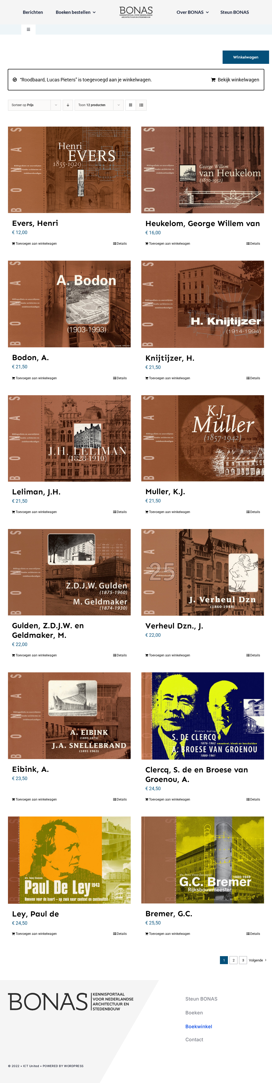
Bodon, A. (30, 357)
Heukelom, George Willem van (202, 223)
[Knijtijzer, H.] (202, 304)
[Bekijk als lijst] (141, 105)
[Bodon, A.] (69, 304)
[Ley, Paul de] (69, 860)
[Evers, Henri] (69, 170)
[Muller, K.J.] (202, 438)
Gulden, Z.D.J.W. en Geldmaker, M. (48, 630)
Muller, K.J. (165, 491)
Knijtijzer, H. (169, 358)
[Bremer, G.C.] (202, 860)
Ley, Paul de (35, 914)
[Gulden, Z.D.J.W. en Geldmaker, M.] (69, 572)
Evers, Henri (35, 223)
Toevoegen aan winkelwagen (36, 243)
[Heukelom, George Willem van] (202, 170)
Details (122, 243)
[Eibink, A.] (69, 715)
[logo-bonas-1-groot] (136, 9)
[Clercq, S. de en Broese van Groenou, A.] (202, 716)
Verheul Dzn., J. (174, 626)
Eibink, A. (30, 769)
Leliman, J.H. (36, 492)
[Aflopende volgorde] (68, 105)
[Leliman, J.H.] (69, 438)
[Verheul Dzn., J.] (202, 572)
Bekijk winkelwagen (238, 79)
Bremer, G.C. (168, 913)
